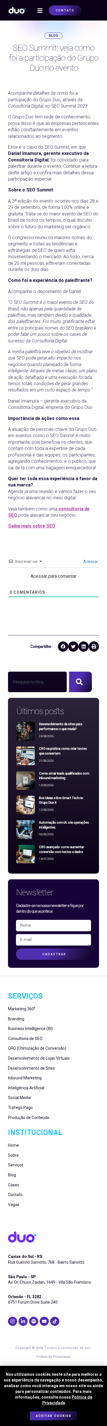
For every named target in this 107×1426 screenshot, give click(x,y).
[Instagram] (12, 1321)
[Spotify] (33, 1321)
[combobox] (37, 682)
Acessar (90, 561)
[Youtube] (44, 1321)
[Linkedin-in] (23, 1321)
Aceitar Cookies (53, 1416)
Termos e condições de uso (67, 1348)
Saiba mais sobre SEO (31, 526)
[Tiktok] (54, 1321)
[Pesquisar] (80, 682)
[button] (40, 10)
